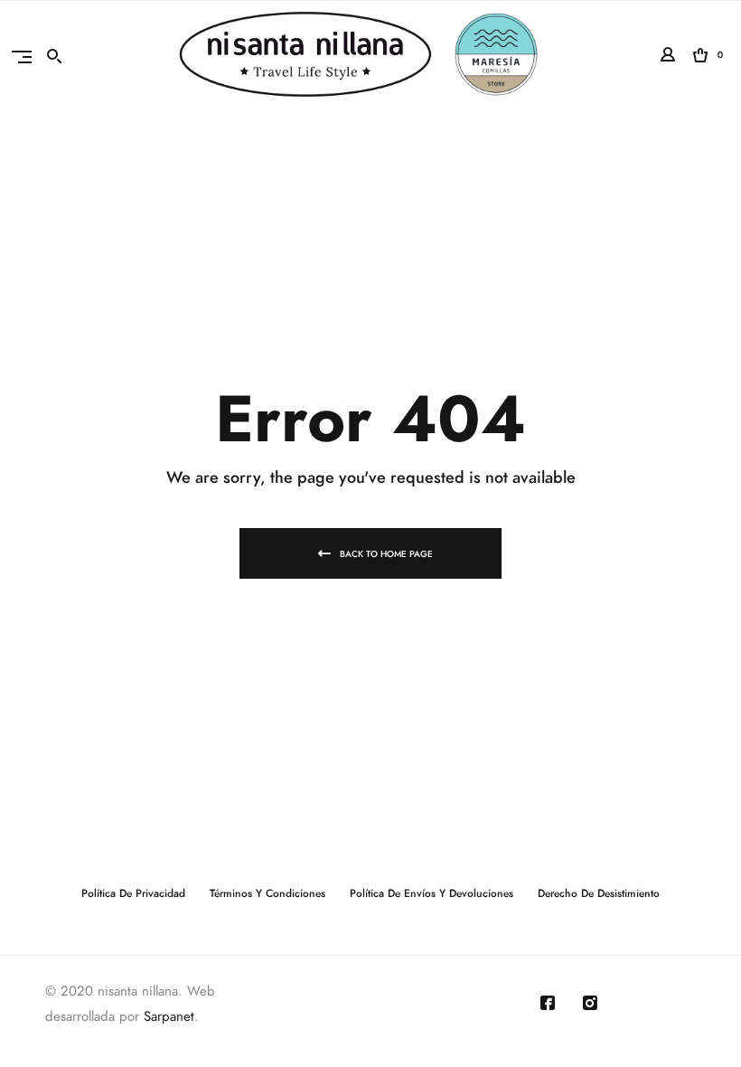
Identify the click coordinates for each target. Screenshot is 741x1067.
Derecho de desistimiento (599, 893)
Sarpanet (169, 1016)
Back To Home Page (386, 554)
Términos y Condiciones (267, 893)
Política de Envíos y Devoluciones (431, 893)
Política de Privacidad (133, 893)
